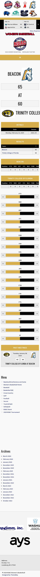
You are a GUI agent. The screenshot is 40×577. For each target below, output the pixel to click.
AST (19, 166)
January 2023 (7, 492)
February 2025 (8, 471)
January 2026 (7, 462)
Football (6, 398)
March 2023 (7, 486)
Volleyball (7, 407)
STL (24, 166)
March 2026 (7, 456)
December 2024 (8, 474)
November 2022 (8, 498)
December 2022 (8, 495)
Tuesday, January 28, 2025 (20, 354)
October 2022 (7, 501)
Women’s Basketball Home (13, 385)
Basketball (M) (8, 390)
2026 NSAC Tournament (12, 412)
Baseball (6, 387)
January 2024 (7, 480)
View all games (35, 31)
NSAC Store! (8, 409)
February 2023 (8, 489)
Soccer (6, 401)
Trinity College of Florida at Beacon (20, 363)
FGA (37, 166)
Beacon (4, 149)
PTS (10, 166)
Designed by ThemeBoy (10, 575)
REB (15, 166)
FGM (32, 166)
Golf (5, 396)
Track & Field (8, 404)
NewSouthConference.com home (15, 382)
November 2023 (8, 483)
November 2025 (8, 468)
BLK (28, 166)
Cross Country (8, 393)
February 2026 (8, 459)
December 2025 (8, 465)
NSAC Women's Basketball (13, 52)
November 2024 (8, 477)
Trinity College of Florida (10, 153)
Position (4, 166)
